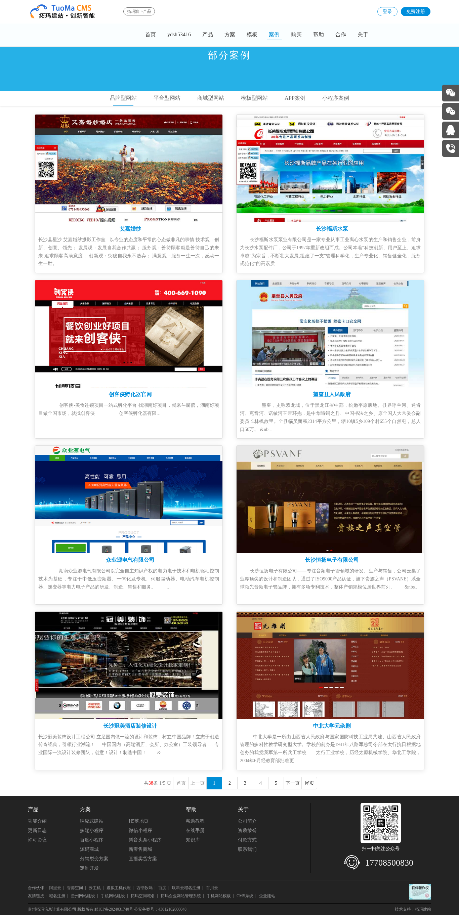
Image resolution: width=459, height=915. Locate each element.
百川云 (212, 887)
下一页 (293, 783)
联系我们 (247, 849)
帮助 (318, 34)
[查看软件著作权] (420, 892)
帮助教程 (195, 821)
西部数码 (144, 887)
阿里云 (55, 887)
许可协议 (37, 839)
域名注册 (57, 896)
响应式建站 (91, 821)
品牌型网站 (123, 98)
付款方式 (247, 839)
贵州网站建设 (83, 896)
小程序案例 (335, 98)
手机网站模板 (219, 896)
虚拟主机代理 (119, 887)
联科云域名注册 (186, 887)
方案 (229, 34)
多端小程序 (91, 830)
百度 (162, 887)
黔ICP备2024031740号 (113, 909)
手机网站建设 (113, 896)
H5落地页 (139, 821)
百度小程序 (91, 839)
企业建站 (267, 896)
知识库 (193, 839)
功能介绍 (37, 821)
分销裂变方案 (94, 858)
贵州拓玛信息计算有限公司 (52, 909)
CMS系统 (245, 896)
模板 (252, 34)
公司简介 (247, 821)
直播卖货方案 (143, 858)
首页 (150, 34)
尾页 (309, 783)
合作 (340, 34)
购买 (296, 34)
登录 (387, 11)
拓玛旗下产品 (139, 11)
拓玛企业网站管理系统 (181, 896)
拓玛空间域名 (143, 896)
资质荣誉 (247, 830)
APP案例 (295, 98)
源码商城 (89, 849)
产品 (207, 34)
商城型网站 (210, 98)
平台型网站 (167, 98)
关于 (363, 34)
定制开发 (89, 868)
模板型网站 (254, 98)
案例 (274, 34)
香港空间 (75, 887)
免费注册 (415, 11)
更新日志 (37, 830)
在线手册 (195, 830)
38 (151, 783)
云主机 (95, 887)
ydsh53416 (179, 34)
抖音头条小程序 (145, 839)
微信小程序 (140, 830)
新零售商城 (140, 849)
